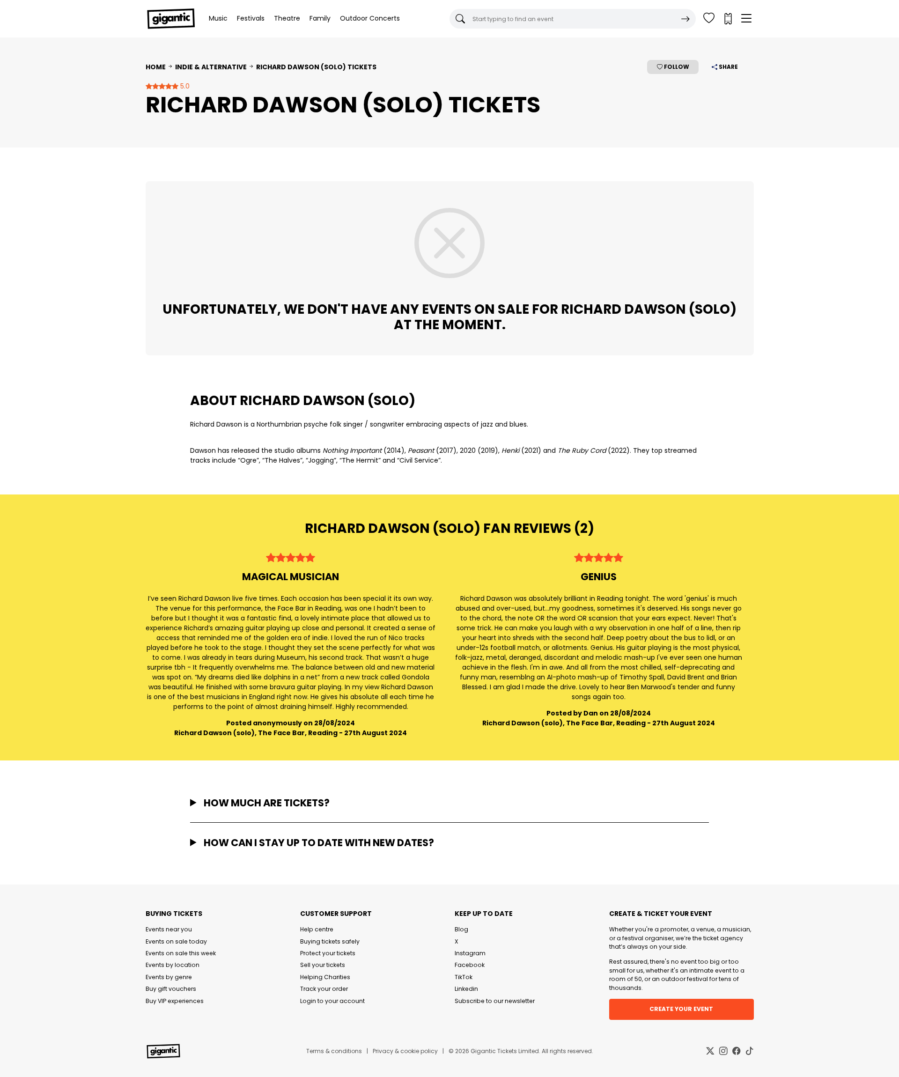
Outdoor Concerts (370, 18)
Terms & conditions (334, 1051)
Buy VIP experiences (175, 1001)
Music (218, 18)
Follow (676, 67)
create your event (681, 1009)
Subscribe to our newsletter (495, 1001)
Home (156, 67)
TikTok (463, 977)
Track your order (324, 989)
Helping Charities (325, 977)
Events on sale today (176, 941)
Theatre (287, 18)
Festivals (251, 18)
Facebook (470, 965)
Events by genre (169, 977)
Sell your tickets (322, 965)
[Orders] (727, 18)
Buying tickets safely (330, 941)
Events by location (172, 965)
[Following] (709, 18)
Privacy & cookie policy (405, 1051)
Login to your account (332, 1001)
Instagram (470, 953)
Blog (461, 929)
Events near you (169, 929)
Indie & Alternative (211, 67)
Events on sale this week (181, 953)
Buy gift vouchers (171, 989)
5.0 (184, 86)
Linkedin (466, 989)
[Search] (685, 18)
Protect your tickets (327, 953)
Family (320, 18)
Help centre (316, 929)
